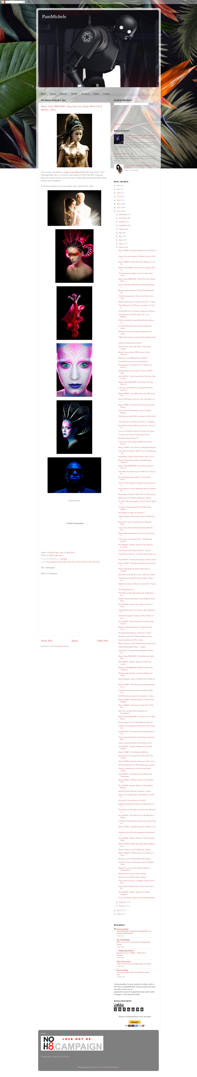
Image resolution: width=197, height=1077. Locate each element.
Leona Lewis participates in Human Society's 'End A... (136, 257)
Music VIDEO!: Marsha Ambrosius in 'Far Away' (136, 761)
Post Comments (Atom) (60, 646)
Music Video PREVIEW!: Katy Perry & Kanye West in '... (135, 383)
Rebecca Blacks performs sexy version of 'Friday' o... (136, 534)
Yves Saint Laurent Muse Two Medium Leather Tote (133, 973)
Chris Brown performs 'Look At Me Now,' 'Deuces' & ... (137, 472)
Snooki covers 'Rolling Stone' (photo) (132, 877)
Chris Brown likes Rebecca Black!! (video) (134, 550)
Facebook (85, 93)
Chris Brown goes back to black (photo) (133, 361)
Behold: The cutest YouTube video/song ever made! (135, 332)
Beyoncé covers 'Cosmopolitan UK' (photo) (134, 858)
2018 (119, 185)
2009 (119, 914)
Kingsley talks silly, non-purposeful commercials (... (136, 833)
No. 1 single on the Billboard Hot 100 (74, 172)
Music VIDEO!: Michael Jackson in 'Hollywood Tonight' (136, 700)
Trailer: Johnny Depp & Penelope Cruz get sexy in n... (137, 484)
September (123, 225)
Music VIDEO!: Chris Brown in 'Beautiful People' (137, 447)
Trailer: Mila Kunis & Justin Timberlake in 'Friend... (134, 570)
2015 (119, 196)
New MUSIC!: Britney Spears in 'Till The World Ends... (136, 839)
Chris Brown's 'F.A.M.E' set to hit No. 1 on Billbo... (137, 422)
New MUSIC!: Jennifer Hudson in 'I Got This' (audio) (135, 747)
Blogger (116, 1067)
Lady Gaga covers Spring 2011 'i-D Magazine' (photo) (135, 540)
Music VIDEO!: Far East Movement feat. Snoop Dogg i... (136, 406)
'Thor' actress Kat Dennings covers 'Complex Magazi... (134, 411)
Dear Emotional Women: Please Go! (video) (134, 633)
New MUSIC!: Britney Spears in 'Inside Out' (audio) (134, 662)
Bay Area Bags (122, 970)
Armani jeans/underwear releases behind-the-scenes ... (135, 327)
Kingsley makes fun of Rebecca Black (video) (135, 636)
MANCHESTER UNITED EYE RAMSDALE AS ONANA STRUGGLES (134, 932)
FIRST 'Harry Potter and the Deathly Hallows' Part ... (137, 338)
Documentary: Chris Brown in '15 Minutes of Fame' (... (135, 366)
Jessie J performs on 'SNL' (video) (130, 640)
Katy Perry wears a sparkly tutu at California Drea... (134, 523)
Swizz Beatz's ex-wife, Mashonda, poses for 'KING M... (137, 489)
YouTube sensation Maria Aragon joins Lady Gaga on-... (137, 822)
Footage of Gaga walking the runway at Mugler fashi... (136, 863)
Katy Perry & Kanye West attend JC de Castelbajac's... (132, 712)
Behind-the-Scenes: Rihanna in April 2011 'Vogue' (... (137, 585)
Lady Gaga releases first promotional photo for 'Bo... (135, 528)
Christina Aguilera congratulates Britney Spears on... (136, 321)
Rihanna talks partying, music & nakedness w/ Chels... (135, 674)
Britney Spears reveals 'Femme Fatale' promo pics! (137, 643)
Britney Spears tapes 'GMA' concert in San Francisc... (134, 353)
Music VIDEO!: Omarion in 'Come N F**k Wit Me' (136, 706)
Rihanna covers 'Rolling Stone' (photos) (133, 358)
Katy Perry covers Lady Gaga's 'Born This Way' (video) (135, 756)
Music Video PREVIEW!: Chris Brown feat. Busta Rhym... (137, 717)
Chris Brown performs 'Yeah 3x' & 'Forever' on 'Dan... (135, 297)
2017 (119, 189)
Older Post (102, 640)
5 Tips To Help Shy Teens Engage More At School (134, 963)
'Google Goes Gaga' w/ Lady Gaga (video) (134, 434)
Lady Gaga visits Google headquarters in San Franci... (135, 442)
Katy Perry (71, 552)
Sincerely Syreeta (124, 961)
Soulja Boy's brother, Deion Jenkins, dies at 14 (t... (136, 456)
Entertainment (52, 562)
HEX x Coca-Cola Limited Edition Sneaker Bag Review (133, 943)
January (122, 906)
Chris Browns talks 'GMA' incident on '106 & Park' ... (137, 417)
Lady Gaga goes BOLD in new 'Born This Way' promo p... (135, 388)
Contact (106, 93)
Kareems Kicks (123, 929)
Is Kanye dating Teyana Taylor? (130, 343)
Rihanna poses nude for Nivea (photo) (132, 873)
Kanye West (62, 562)
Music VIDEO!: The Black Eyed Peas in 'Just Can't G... (137, 564)
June (121, 236)
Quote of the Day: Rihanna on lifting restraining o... (136, 285)
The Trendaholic (123, 939)
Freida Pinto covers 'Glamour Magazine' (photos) (136, 311)
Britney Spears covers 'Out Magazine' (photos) (135, 722)
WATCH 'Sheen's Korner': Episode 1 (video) (134, 791)
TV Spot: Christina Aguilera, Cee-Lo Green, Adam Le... (137, 502)
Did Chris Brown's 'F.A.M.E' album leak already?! (136, 765)
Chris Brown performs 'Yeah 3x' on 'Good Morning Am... (137, 452)
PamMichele (54, 16)
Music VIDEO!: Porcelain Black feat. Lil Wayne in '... (137, 251)
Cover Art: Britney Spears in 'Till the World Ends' (136, 897)
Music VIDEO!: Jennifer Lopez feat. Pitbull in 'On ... (137, 827)
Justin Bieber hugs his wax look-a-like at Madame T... (136, 611)
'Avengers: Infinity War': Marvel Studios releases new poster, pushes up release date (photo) (140, 137)
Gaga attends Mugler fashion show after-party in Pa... (136, 887)
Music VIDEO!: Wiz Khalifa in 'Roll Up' (133, 752)
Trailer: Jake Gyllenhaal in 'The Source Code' (135, 743)
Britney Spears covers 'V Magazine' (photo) (134, 849)
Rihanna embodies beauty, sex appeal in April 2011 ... (135, 628)
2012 (119, 207)
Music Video (87, 562)
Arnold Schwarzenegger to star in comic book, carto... (135, 274)
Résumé (63, 93)
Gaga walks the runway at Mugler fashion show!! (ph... (136, 881)
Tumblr (74, 93)
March (121, 247)
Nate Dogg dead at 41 (126, 589)
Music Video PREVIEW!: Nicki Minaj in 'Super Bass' (136, 657)
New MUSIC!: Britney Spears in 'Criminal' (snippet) (134, 893)
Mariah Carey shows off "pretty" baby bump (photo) (134, 347)
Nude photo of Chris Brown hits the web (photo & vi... (137, 810)
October (122, 221)
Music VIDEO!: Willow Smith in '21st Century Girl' (135, 781)
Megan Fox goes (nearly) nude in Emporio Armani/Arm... (134, 869)
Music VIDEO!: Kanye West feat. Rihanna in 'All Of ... (136, 263)
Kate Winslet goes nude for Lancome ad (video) (136, 696)
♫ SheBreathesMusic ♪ (126, 950)
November (123, 218)
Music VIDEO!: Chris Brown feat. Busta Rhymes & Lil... (136, 685)
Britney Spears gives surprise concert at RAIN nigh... (135, 371)
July (120, 232)
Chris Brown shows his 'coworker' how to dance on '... (137, 555)
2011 (119, 211)
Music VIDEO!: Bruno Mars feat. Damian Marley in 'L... (136, 844)
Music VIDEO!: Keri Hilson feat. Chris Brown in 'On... (136, 394)
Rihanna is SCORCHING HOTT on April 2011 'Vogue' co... (135, 668)
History (53, 93)
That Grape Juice (57, 552)
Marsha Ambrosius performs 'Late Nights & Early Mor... (136, 599)
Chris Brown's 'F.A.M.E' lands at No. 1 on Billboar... (133, 315)
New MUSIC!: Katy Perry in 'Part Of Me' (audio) (140, 166)
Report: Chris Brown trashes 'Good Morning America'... (134, 461)
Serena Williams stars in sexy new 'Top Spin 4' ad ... (136, 400)
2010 (119, 910)
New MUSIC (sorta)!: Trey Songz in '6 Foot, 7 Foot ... (135, 605)
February (122, 902)
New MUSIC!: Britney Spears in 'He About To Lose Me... (135, 545)
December (123, 214)
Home (43, 93)
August (122, 229)
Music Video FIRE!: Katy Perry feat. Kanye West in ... (136, 268)
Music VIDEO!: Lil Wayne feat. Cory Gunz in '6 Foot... (136, 854)
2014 (119, 200)
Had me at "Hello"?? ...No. (123, 153)
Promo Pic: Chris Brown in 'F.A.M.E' (132, 800)
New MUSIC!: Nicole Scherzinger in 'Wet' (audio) (137, 559)
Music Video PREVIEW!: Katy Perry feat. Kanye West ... (136, 280)
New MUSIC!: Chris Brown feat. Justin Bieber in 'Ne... (136, 732)
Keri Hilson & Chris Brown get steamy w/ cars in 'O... (136, 426)
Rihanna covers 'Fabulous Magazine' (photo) (134, 497)
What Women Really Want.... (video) (132, 647)
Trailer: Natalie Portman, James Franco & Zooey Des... (136, 738)
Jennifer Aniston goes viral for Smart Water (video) (134, 769)
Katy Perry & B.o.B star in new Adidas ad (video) (136, 574)
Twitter (96, 93)
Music (79, 562)
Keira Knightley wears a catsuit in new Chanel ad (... (136, 680)
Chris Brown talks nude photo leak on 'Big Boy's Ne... (136, 594)
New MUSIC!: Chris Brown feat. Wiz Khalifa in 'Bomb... (136, 816)
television (96, 562)
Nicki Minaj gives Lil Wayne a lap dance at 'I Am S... (136, 306)
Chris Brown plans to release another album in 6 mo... (136, 616)
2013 (119, 204)
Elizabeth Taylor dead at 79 (128, 438)
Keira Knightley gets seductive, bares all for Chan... (134, 478)
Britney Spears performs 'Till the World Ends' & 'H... (136, 291)
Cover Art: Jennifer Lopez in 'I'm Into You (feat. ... (137, 431)
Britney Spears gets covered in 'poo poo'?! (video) (136, 301)
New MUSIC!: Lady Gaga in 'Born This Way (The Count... (136, 377)
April (121, 243)
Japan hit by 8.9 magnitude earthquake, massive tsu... (136, 651)
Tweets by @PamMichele (123, 124)
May (121, 240)
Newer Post (46, 640)
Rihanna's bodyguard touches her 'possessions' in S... (136, 805)
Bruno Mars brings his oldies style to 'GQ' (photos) (137, 494)
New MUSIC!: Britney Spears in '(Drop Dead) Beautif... (135, 786)
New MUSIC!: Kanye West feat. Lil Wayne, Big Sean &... (136, 622)
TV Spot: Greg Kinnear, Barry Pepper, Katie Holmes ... (134, 508)
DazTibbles (65, 1056)
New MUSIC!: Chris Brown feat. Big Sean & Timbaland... (135, 775)
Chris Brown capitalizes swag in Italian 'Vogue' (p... (135, 579)
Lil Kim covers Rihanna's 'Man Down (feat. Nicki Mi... (136, 727)
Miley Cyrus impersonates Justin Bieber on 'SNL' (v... (136, 795)
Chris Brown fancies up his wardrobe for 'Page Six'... (135, 691)
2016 (119, 193)
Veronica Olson (97, 1067)
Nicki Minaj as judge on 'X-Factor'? (131, 512)
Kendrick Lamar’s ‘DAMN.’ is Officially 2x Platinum (131, 954)
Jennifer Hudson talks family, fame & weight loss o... (136, 517)
